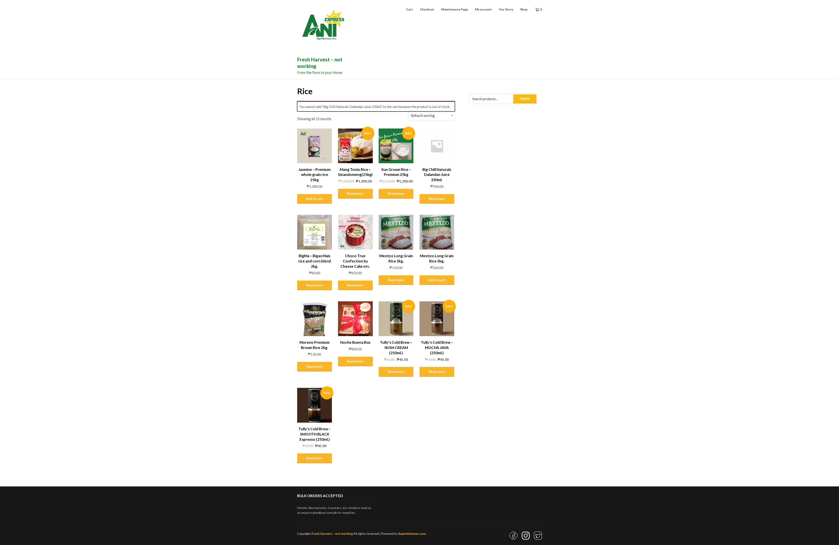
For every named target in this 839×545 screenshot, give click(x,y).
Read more (355, 193)
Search (524, 98)
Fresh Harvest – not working (332, 533)
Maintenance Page (454, 9)
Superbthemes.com (412, 533)
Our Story (506, 9)
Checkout (427, 9)
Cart (409, 9)
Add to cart (314, 199)
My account (483, 9)
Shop (523, 9)
